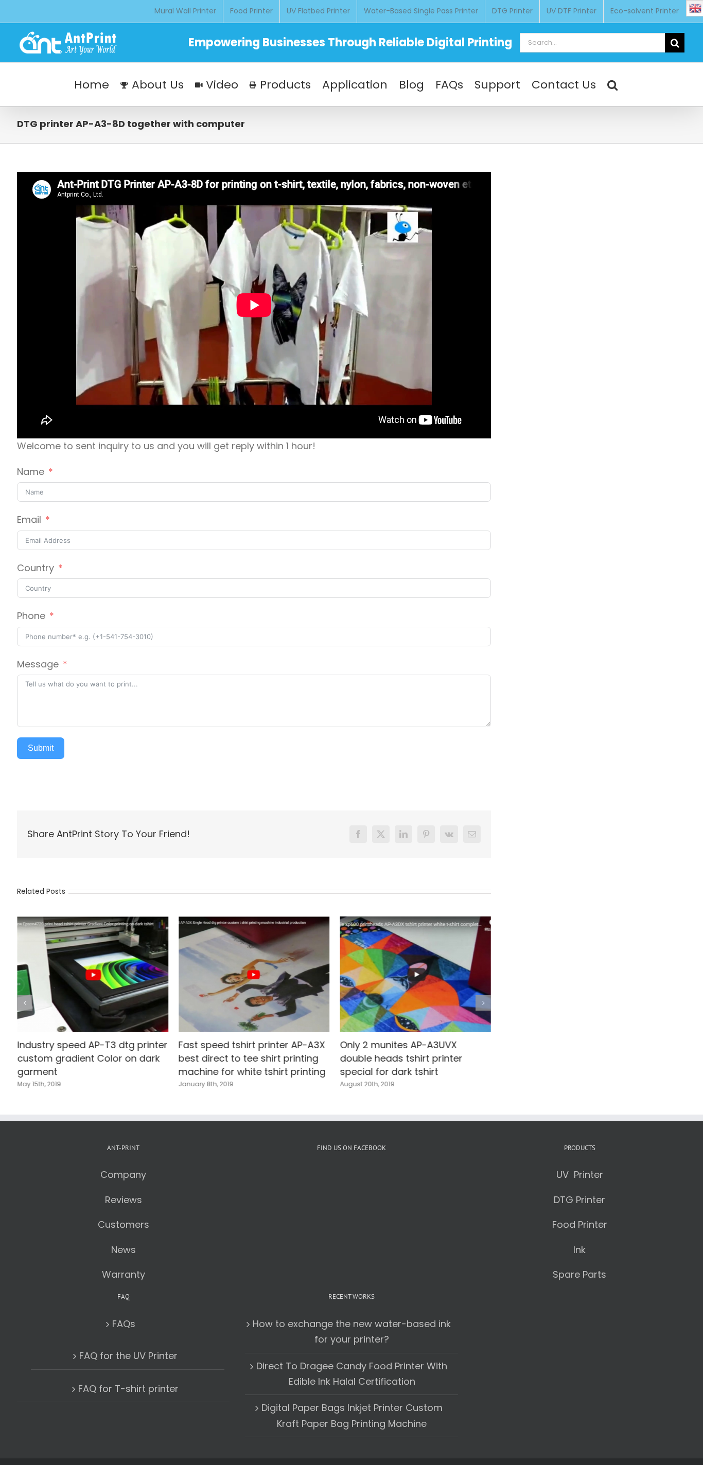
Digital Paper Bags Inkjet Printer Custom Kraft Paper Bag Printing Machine (352, 1415)
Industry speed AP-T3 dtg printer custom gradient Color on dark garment (92, 1058)
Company (123, 1173)
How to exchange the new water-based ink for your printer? (352, 1330)
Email (29, 519)
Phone (31, 615)
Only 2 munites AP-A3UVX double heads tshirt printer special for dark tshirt (401, 1058)
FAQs (123, 1322)
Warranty (123, 1273)
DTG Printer (579, 1198)
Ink (579, 1248)
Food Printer (579, 1223)
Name (30, 471)
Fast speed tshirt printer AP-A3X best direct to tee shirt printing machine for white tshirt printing (252, 1058)
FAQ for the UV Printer (128, 1354)
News (123, 1248)
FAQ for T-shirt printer (128, 1387)
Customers (123, 1223)
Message (38, 664)
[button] (612, 84)
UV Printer (579, 1173)
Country (35, 567)
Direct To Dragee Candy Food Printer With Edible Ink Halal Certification (351, 1372)
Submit (41, 748)
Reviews (123, 1198)
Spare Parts (579, 1273)
